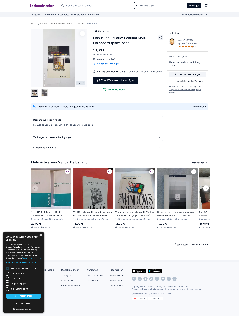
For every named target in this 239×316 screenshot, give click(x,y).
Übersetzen (103, 31)
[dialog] (23, 272)
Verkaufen (93, 14)
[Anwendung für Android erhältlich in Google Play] (155, 270)
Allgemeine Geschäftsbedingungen (147, 289)
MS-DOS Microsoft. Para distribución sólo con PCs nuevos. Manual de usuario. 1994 (92, 214)
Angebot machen (117, 89)
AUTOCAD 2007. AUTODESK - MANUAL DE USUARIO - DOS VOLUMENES (47, 214)
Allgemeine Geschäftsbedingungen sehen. (185, 91)
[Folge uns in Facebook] (145, 279)
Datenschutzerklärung (175, 289)
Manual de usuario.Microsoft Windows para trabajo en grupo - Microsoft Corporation (135, 214)
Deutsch (140, 298)
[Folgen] (82, 33)
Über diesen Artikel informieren (191, 244)
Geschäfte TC (93, 280)
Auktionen (50, 14)
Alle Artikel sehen (178, 56)
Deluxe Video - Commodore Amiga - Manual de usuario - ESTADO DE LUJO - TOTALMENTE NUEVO (176, 214)
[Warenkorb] (206, 5)
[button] (96, 119)
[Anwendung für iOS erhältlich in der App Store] (139, 270)
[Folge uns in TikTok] (169, 279)
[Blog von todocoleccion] (174, 279)
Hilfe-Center (116, 269)
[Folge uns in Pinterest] (157, 279)
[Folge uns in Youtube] (163, 279)
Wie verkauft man (95, 275)
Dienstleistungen (70, 269)
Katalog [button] (36, 14)
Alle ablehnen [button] (23, 303)
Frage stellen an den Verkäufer (189, 81)
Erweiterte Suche (146, 5)
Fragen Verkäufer (117, 275)
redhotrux (174, 33)
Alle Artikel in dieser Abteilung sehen (184, 64)
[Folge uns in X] (151, 279)
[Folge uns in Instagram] (134, 279)
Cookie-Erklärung (195, 289)
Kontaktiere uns (117, 285)
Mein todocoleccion (192, 14)
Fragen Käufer (116, 280)
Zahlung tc (66, 275)
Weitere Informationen (31, 258)
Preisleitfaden (78, 14)
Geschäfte (63, 14)
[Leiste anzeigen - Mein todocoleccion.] (206, 14)
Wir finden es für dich (70, 285)
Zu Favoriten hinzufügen (189, 74)
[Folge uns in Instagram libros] (140, 279)
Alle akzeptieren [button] (23, 296)
